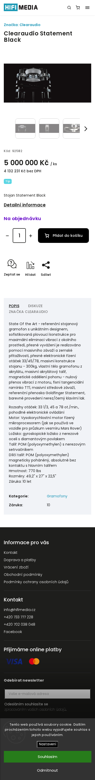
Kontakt (10, 552)
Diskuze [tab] (35, 305)
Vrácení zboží (16, 567)
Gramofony (57, 496)
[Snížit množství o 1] (7, 236)
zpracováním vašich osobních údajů (35, 709)
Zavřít (78, 283)
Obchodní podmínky (23, 574)
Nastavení (47, 744)
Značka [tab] (28, 311)
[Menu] (87, 8)
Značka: (22, 24)
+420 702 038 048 (19, 624)
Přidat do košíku (68, 235)
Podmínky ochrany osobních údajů (36, 581)
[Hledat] (69, 7)
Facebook (13, 631)
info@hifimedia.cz (19, 609)
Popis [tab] (14, 305)
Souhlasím (47, 756)
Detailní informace (25, 205)
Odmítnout (47, 770)
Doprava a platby (20, 559)
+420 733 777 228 (18, 617)
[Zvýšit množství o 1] (30, 236)
